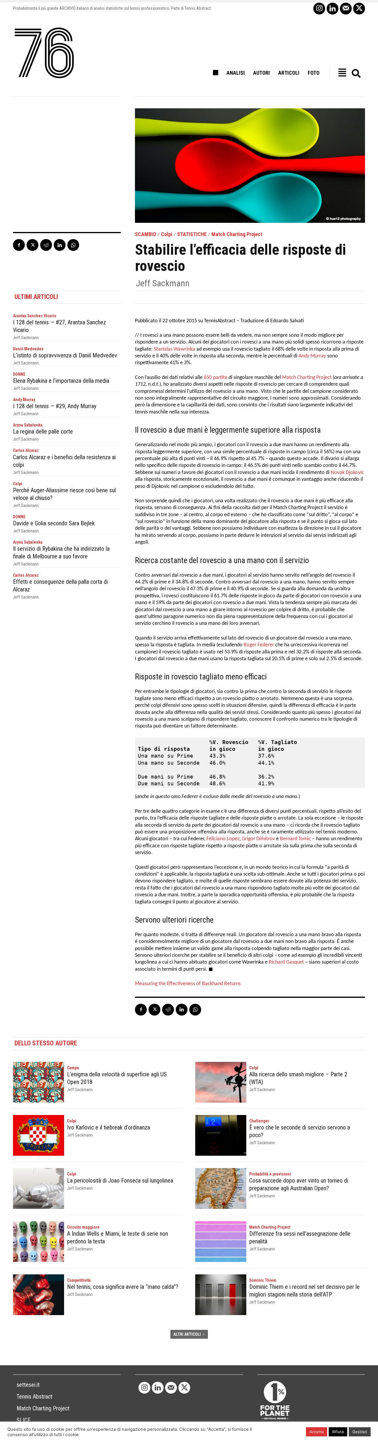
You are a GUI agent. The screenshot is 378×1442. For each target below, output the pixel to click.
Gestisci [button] (359, 1431)
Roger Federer (259, 645)
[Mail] (346, 8)
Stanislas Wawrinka (174, 349)
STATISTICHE (192, 234)
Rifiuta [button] (338, 1431)
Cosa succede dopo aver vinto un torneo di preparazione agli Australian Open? (298, 1184)
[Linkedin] (332, 8)
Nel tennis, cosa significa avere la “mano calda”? (122, 1286)
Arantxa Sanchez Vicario (34, 315)
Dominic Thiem (262, 1280)
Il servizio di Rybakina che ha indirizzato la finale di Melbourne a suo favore (61, 552)
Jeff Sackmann (163, 283)
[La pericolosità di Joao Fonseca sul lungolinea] (38, 1188)
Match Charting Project (236, 234)
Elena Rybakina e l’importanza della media (61, 380)
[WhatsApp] (73, 245)
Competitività (79, 1280)
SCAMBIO (145, 234)
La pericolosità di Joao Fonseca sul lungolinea (120, 1180)
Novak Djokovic (347, 472)
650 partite (215, 377)
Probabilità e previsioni (270, 1174)
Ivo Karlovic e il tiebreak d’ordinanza (108, 1127)
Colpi (166, 234)
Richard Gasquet (286, 962)
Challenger (259, 1121)
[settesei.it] (44, 53)
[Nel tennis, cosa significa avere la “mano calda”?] (38, 1294)
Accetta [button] (316, 1431)
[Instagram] (319, 8)
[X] (359, 8)
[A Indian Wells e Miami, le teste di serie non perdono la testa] (38, 1241)
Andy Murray (24, 399)
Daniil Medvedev (28, 348)
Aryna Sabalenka (28, 425)
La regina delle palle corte (43, 431)
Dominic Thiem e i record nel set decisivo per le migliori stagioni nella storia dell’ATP (304, 1290)
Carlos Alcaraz (26, 450)
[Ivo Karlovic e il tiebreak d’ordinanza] (38, 1135)
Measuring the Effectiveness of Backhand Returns (188, 984)
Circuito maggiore (83, 1227)
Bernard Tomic (295, 839)
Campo (73, 1067)
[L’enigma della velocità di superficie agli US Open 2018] (38, 1082)
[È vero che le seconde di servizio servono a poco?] (220, 1135)
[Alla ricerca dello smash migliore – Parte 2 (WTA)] (220, 1082)
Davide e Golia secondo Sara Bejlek (54, 523)
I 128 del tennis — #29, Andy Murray (54, 406)
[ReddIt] (46, 245)
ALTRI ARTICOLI (187, 1334)
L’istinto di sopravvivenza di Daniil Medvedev (65, 355)
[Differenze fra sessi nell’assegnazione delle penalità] (220, 1241)
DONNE (19, 374)
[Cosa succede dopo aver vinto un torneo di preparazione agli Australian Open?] (220, 1188)
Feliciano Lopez (222, 839)
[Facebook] (19, 245)
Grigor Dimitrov (258, 839)
